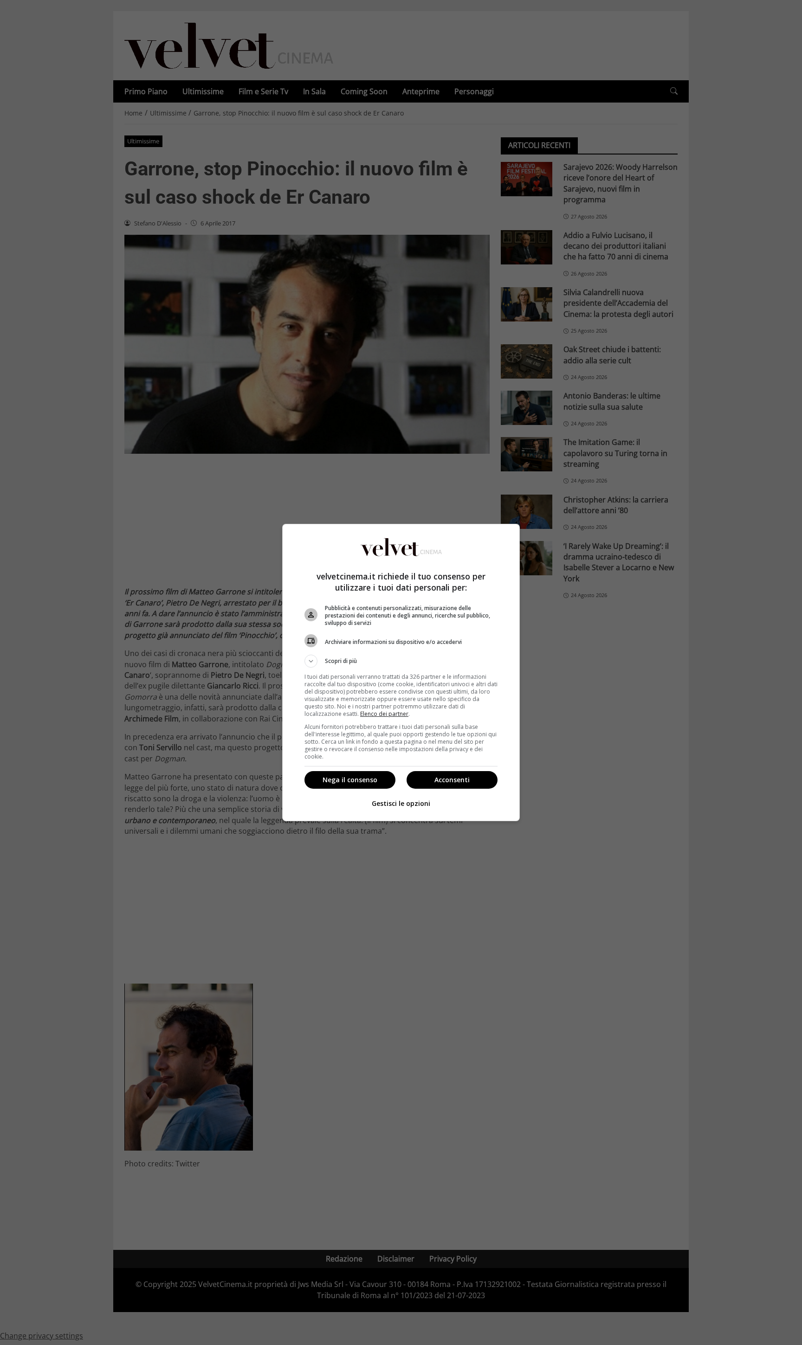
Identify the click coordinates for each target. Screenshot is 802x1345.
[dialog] (401, 672)
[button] (401, 661)
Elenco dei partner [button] (384, 714)
